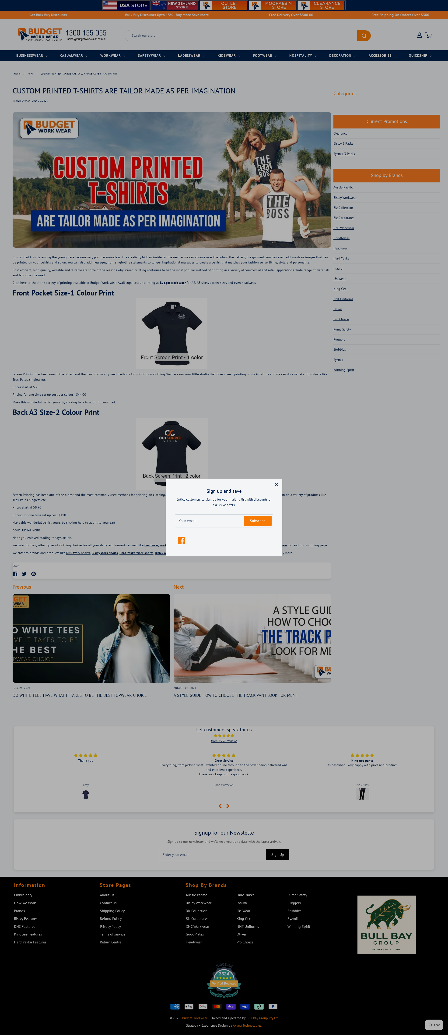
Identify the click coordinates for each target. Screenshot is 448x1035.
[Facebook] (181, 540)
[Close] (276, 484)
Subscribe (258, 520)
